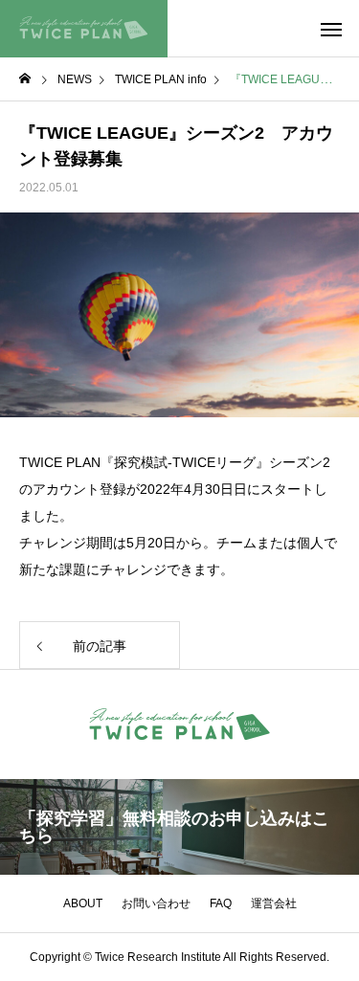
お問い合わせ (156, 903)
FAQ (221, 903)
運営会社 (274, 903)
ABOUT (82, 903)
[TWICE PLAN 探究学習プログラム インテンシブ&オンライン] (84, 28)
